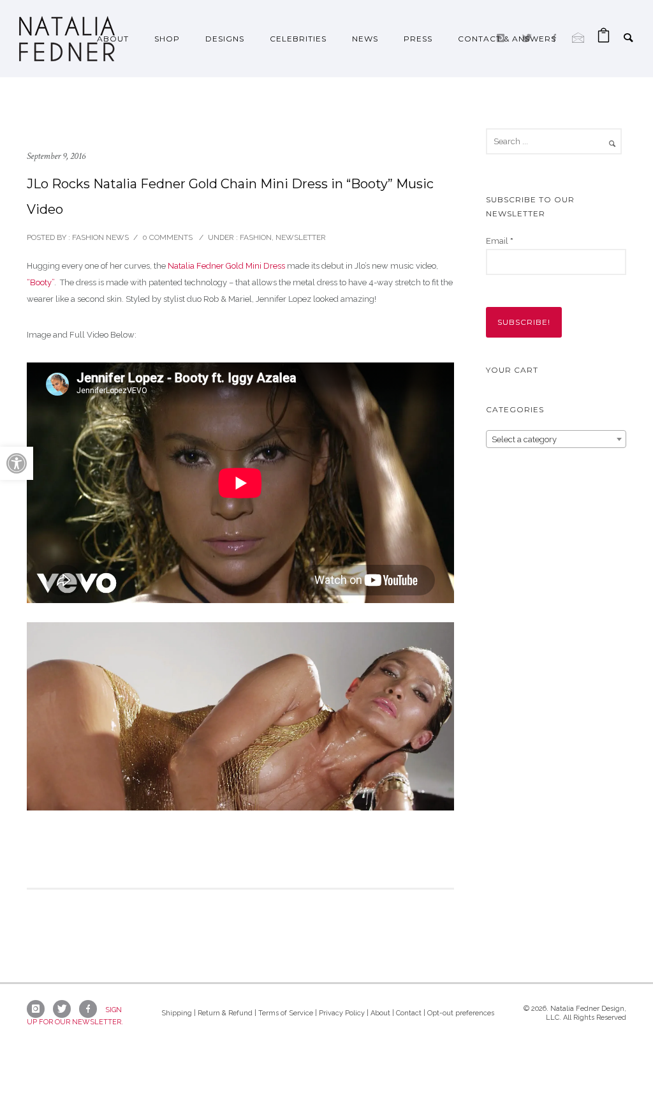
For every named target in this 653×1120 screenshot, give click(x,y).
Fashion (255, 237)
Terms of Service (285, 1013)
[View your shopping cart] (603, 38)
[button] (16, 463)
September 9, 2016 (56, 156)
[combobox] (556, 439)
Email (499, 241)
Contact (409, 1013)
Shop (167, 38)
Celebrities (298, 38)
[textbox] (556, 440)
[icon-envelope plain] (578, 38)
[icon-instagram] (39, 1009)
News (365, 38)
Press (418, 38)
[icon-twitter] (65, 1009)
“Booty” (40, 282)
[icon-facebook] (91, 1009)
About (113, 38)
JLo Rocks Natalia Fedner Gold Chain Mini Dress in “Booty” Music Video (230, 196)
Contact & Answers (507, 38)
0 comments (167, 237)
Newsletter (300, 237)
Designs (224, 38)
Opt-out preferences (460, 1013)
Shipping (176, 1013)
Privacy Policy (342, 1013)
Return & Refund (225, 1013)
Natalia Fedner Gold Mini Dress (226, 266)
